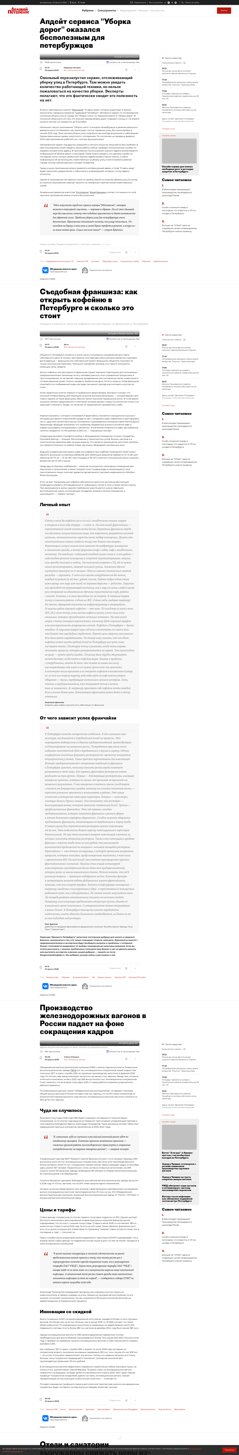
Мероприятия (128, 10)
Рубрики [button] (88, 10)
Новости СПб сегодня (137, 977)
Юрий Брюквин (98, 192)
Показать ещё (168, 129)
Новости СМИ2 (47, 279)
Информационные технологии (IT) (60, 261)
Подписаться (140, 2)
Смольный (95, 261)
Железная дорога (103, 1409)
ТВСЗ (73, 1070)
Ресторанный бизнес (81, 977)
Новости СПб (82, 261)
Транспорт (90, 1409)
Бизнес (63, 1409)
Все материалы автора (74, 70)
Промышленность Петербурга (125, 1409)
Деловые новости (104, 977)
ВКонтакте (77, 110)
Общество (146, 261)
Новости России (164, 1409)
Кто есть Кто (157, 10)
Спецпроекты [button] (107, 10)
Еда (93, 977)
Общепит (66, 977)
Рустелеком (82, 192)
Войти (224, 10)
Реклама (143, 10)
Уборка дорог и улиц (110, 261)
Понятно (229, 1450)
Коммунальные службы (130, 261)
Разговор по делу (52, 977)
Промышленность (148, 1409)
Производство (179, 1409)
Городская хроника (160, 261)
